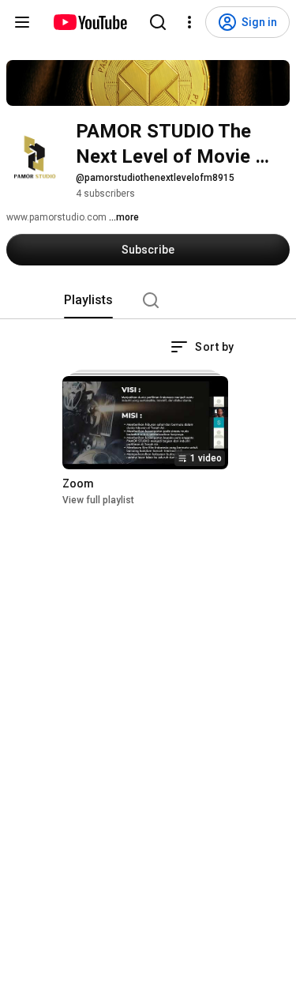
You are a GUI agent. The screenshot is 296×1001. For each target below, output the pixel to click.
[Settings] (189, 22)
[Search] (157, 22)
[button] (202, 346)
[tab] (88, 300)
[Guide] (22, 22)
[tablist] (148, 300)
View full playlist (98, 500)
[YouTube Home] (89, 22)
